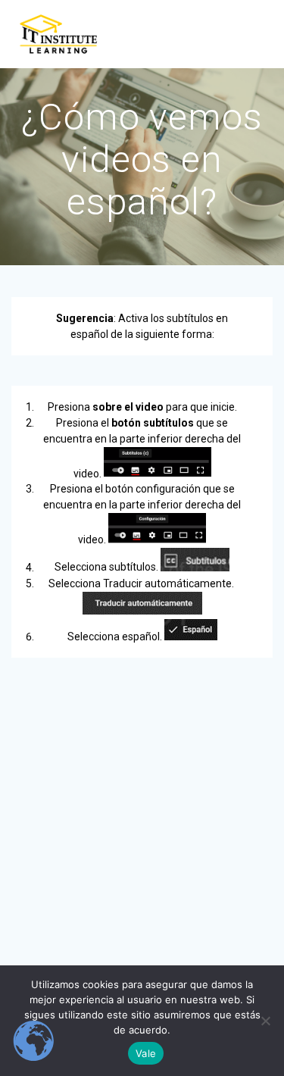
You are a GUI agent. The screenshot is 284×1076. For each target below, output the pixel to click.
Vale (146, 1053)
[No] (265, 1020)
